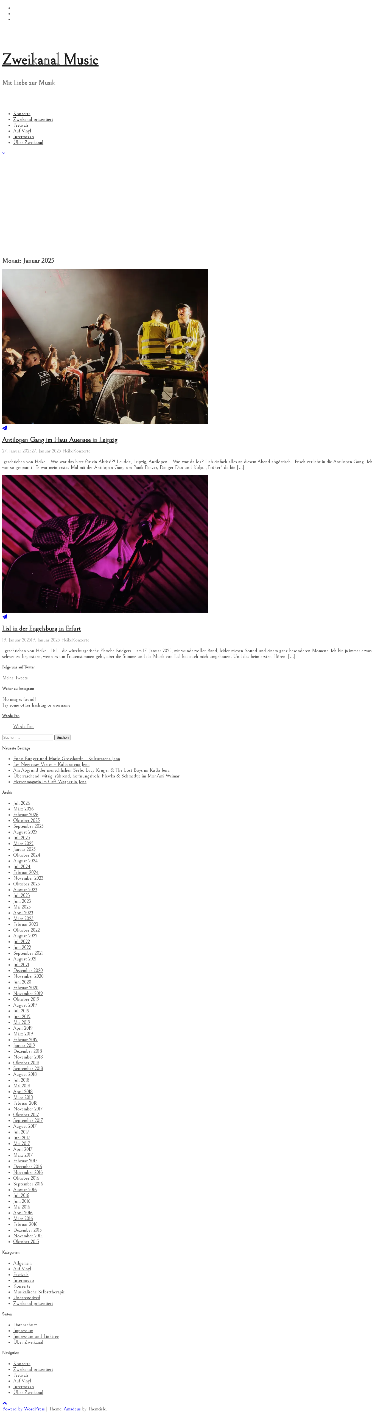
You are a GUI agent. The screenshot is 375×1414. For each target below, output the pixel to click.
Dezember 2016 (27, 1166)
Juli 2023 (21, 895)
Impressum (23, 1331)
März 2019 (23, 1034)
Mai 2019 (21, 1022)
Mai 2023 (22, 907)
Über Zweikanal (28, 142)
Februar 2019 (25, 1040)
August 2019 (25, 1005)
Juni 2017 (21, 1138)
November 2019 (28, 993)
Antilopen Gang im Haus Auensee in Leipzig (59, 440)
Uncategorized (26, 1298)
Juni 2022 (22, 947)
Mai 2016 (21, 1207)
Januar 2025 (24, 849)
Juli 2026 (21, 803)
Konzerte (21, 113)
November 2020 (28, 976)
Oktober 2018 (26, 1063)
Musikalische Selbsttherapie (39, 1292)
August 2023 (25, 890)
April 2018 (23, 1091)
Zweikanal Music (50, 59)
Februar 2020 (25, 988)
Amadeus (72, 1409)
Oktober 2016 (26, 1178)
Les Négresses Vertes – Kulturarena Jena (51, 764)
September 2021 (28, 953)
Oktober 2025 (26, 820)
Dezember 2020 (28, 970)
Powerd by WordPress (23, 1409)
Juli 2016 (21, 1195)
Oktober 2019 (26, 999)
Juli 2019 (21, 1011)
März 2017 (23, 1155)
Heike (67, 451)
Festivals (21, 125)
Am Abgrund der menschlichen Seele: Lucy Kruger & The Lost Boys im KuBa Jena (91, 770)
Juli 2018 (21, 1080)
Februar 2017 (25, 1161)
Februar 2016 (25, 1224)
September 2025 (28, 826)
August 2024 (25, 861)
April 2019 (23, 1028)
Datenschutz (25, 1325)
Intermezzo (23, 137)
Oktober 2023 (26, 884)
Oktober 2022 (26, 930)
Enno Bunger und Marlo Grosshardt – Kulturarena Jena (66, 759)
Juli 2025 (21, 838)
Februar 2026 (25, 815)
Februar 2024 (26, 872)
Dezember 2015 (27, 1230)
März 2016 (23, 1218)
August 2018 (25, 1074)
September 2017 (28, 1120)
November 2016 (28, 1172)
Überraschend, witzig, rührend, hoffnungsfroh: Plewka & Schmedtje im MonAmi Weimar (96, 776)
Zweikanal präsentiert (33, 119)
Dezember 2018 (27, 1051)
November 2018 (28, 1057)
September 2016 (28, 1184)
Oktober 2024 (26, 855)
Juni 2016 (21, 1201)
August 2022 (25, 936)
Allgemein (22, 1263)
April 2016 (23, 1213)
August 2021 (25, 959)
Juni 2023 (22, 901)
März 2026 (23, 809)
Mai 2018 (21, 1086)
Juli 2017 (21, 1132)
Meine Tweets (15, 678)
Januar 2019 (24, 1045)
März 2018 (23, 1097)
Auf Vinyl (22, 131)
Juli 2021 (21, 965)
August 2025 (25, 832)
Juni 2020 (22, 982)
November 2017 (28, 1109)
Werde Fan (10, 715)
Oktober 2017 (26, 1115)
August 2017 (25, 1126)
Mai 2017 (21, 1143)
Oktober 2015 (26, 1241)
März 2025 (23, 843)
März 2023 (23, 918)
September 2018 (28, 1068)
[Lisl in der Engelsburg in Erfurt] (4, 617)
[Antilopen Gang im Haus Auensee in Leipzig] (4, 428)
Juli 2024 (21, 866)
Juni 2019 (21, 1016)
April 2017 (22, 1149)
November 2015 (28, 1236)
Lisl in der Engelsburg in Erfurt (41, 628)
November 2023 (28, 878)
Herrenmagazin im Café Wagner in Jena (49, 782)
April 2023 (23, 913)
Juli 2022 (21, 941)
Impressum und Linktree (36, 1336)
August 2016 (25, 1190)
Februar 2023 (25, 924)
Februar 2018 (25, 1103)
